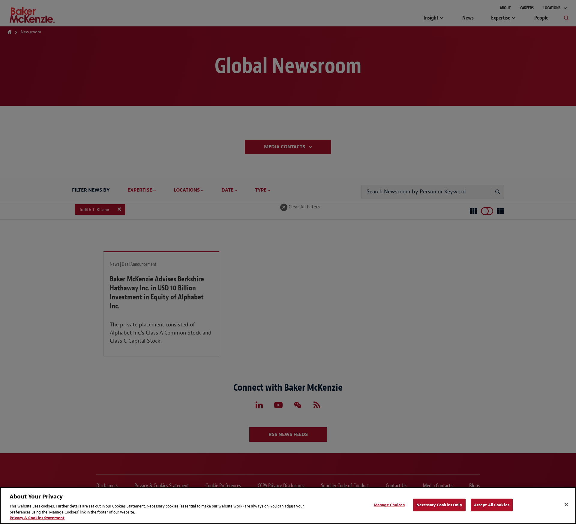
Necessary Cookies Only (439, 504)
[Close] (566, 504)
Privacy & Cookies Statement (37, 517)
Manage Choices (389, 504)
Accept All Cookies (491, 504)
